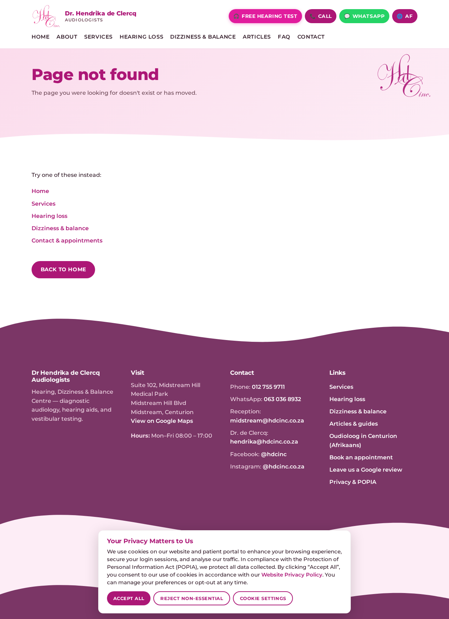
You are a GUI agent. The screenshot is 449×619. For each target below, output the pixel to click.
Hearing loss (49, 216)
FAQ (284, 37)
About (66, 37)
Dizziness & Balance (203, 37)
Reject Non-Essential (191, 598)
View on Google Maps (162, 421)
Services (98, 37)
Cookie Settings (263, 598)
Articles (257, 37)
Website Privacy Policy (291, 575)
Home (40, 37)
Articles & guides (353, 423)
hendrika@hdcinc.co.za (264, 441)
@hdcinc (274, 454)
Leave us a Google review (365, 469)
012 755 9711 (268, 387)
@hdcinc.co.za (283, 466)
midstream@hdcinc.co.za (267, 420)
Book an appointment (361, 457)
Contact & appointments (67, 240)
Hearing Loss (141, 37)
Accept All (129, 598)
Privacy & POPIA (352, 482)
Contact (311, 37)
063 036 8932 (282, 399)
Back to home (63, 269)
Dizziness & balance (60, 228)
